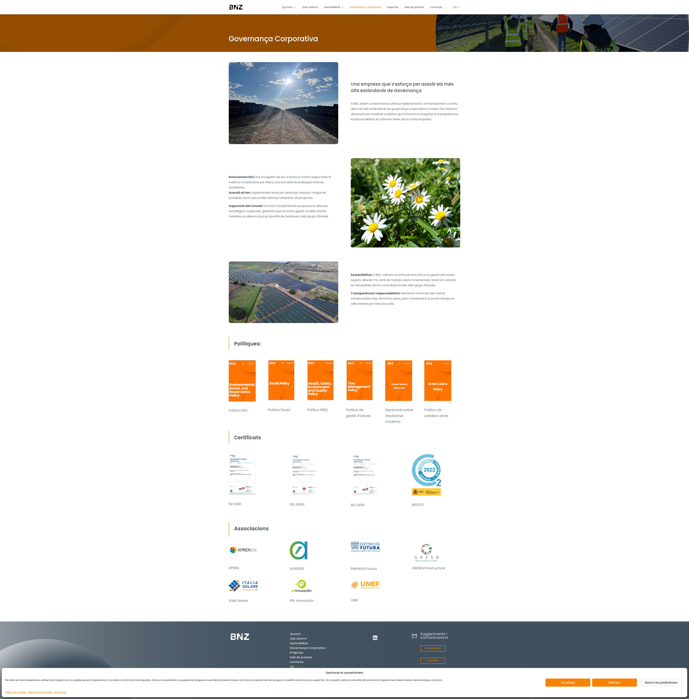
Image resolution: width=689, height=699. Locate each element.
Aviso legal (60, 692)
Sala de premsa (414, 7)
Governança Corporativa (365, 7)
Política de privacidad (40, 692)
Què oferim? (310, 7)
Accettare (568, 682)
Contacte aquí (433, 648)
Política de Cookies (15, 692)
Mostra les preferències (661, 682)
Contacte (436, 7)
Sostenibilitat (332, 7)
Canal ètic (433, 660)
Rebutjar (614, 682)
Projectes (393, 7)
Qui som (287, 7)
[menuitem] (456, 10)
